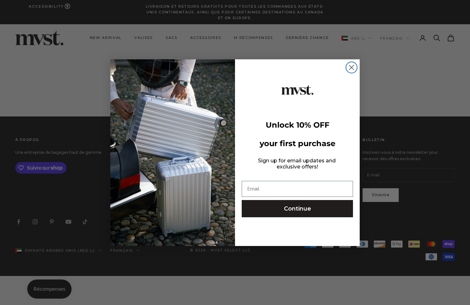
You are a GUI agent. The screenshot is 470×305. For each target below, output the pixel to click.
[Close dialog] (351, 67)
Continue (297, 208)
